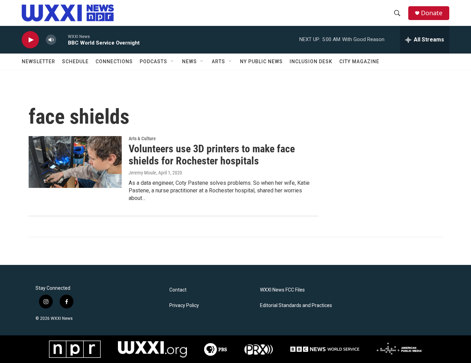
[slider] (62, 39)
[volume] (51, 40)
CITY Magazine (359, 61)
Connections (114, 61)
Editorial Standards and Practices (296, 305)
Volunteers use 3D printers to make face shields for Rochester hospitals (212, 155)
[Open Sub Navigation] (172, 61)
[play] (30, 40)
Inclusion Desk (311, 61)
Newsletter (38, 61)
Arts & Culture (142, 138)
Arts (218, 61)
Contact (178, 290)
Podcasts (153, 61)
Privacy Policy (184, 305)
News (189, 61)
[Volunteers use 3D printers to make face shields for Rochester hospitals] (75, 162)
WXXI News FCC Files (282, 290)
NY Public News (261, 61)
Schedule (75, 61)
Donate (431, 13)
